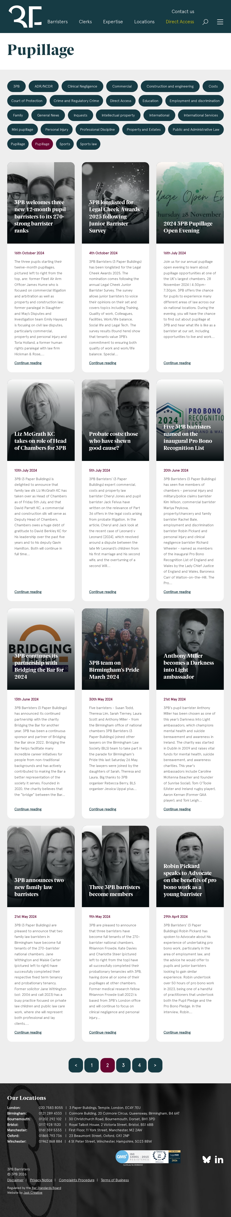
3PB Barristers (24, 16)
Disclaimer (15, 1180)
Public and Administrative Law (196, 129)
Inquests (80, 115)
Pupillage (18, 144)
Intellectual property (118, 115)
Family (18, 115)
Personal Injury (56, 129)
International (159, 115)
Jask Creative (32, 1193)
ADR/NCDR (44, 86)
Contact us (183, 11)
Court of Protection (26, 101)
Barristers (57, 21)
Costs (213, 86)
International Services (201, 115)
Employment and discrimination (195, 101)
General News (48, 115)
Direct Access (180, 21)
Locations (144, 21)
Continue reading (28, 363)
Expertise (113, 21)
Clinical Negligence (82, 86)
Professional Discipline (97, 129)
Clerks (85, 21)
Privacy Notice (41, 1180)
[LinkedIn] (219, 1159)
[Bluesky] (207, 1159)
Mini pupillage (22, 129)
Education (150, 101)
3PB (16, 86)
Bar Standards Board (46, 1188)
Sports (65, 144)
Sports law (88, 144)
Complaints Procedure (77, 1180)
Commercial (122, 86)
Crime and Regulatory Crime (76, 101)
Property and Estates (144, 129)
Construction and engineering (170, 86)
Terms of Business (115, 1180)
